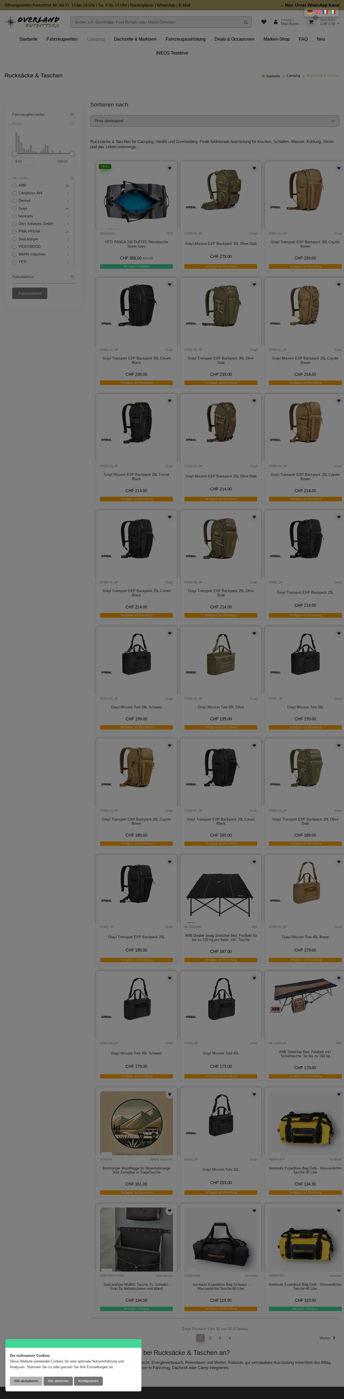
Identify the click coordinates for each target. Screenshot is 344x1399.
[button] (310, 12)
